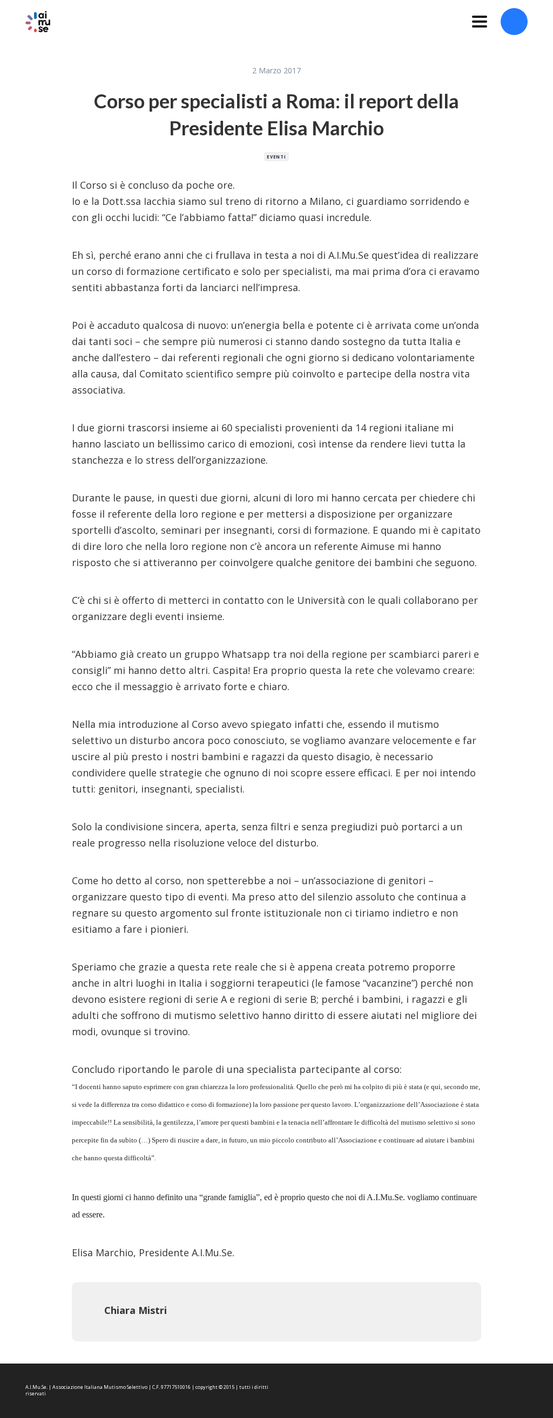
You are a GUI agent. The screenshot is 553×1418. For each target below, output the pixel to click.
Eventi (276, 157)
